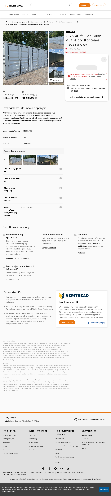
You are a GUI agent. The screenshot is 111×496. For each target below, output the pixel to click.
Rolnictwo (59, 450)
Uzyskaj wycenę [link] (67, 322)
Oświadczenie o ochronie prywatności (15, 473)
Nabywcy (32, 435)
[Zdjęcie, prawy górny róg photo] (60, 198)
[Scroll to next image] (61, 160)
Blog (4, 450)
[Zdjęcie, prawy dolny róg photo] (60, 188)
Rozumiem (104, 489)
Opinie (84, 448)
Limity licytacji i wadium (36, 446)
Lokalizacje (89, 14)
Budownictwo (60, 439)
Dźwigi (58, 463)
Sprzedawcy (33, 439)
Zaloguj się (84, 5)
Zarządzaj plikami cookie (38, 489)
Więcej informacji (49, 247)
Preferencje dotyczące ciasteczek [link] (15, 474)
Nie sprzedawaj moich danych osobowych (70, 473)
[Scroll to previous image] (4, 160)
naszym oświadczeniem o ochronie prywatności (71, 489)
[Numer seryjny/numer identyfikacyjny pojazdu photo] (60, 207)
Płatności (81, 253)
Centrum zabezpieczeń (10, 454)
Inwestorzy (6, 443)
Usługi (62, 14)
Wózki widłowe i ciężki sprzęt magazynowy (65, 458)
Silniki (57, 453)
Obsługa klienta (87, 435)
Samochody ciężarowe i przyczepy (67, 446)
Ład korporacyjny (8, 439)
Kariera (5, 446)
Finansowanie (75, 14)
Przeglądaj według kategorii (15, 14)
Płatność (31, 450)
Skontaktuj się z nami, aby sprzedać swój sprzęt (93, 444)
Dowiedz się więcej (97, 323)
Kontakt (101, 419)
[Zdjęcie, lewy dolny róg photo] (60, 178)
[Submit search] (69, 5)
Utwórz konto (99, 5)
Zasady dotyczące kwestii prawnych (42, 473)
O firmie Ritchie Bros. (9, 435)
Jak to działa (48, 14)
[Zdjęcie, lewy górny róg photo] (60, 169)
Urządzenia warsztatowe (63, 442)
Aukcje (35, 14)
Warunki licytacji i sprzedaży (17, 258)
